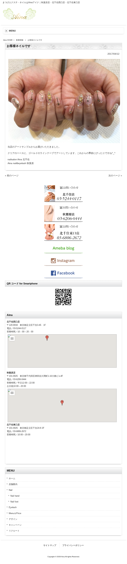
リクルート (14, 530)
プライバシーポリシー (73, 545)
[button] (47, 338)
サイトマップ (49, 545)
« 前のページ (12, 175)
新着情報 (19, 40)
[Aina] (19, 19)
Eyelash (13, 507)
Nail (10, 490)
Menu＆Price (15, 513)
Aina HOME (8, 40)
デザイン (13, 519)
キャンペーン (15, 525)
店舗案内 (13, 484)
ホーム (12, 478)
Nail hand (14, 496)
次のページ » (115, 175)
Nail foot (14, 501)
